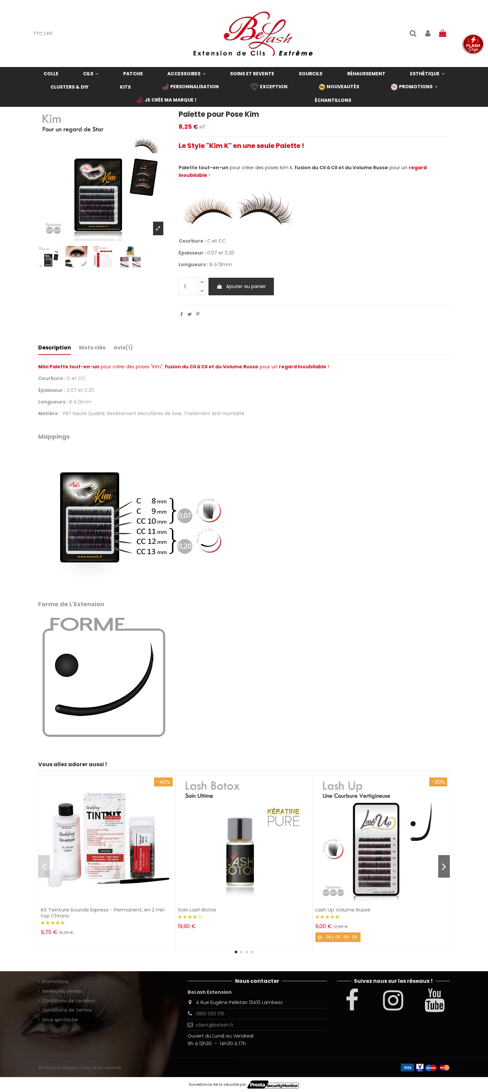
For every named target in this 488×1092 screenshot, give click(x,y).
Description (54, 347)
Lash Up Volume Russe (342, 909)
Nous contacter (60, 1019)
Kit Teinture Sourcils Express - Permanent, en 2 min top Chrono (103, 912)
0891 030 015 (210, 1013)
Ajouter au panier (246, 286)
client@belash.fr (214, 1025)
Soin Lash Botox (197, 909)
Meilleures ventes (62, 991)
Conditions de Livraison (68, 1000)
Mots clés (92, 347)
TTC (38, 33)
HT (50, 33)
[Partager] (181, 314)
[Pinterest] (198, 314)
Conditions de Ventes (67, 1010)
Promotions (55, 981)
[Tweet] (190, 314)
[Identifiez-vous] (427, 34)
